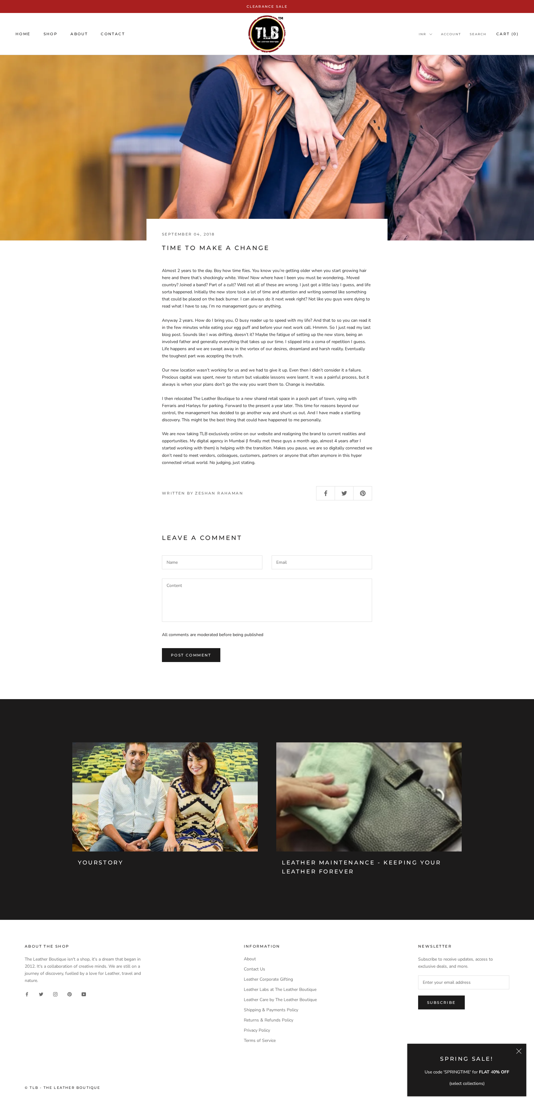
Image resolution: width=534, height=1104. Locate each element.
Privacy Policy (257, 1030)
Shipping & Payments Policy (271, 1010)
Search (478, 34)
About (79, 34)
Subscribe (441, 1002)
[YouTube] (84, 993)
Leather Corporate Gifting (268, 979)
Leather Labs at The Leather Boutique (280, 989)
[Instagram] (55, 993)
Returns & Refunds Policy (268, 1020)
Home (23, 34)
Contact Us (254, 969)
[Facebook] (27, 993)
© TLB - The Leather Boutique (62, 1087)
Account (451, 34)
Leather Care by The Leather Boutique (280, 1000)
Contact (113, 34)
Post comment (191, 655)
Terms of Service (260, 1040)
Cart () (507, 34)
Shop (51, 34)
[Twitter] (41, 993)
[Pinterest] (69, 993)
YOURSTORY (100, 862)
